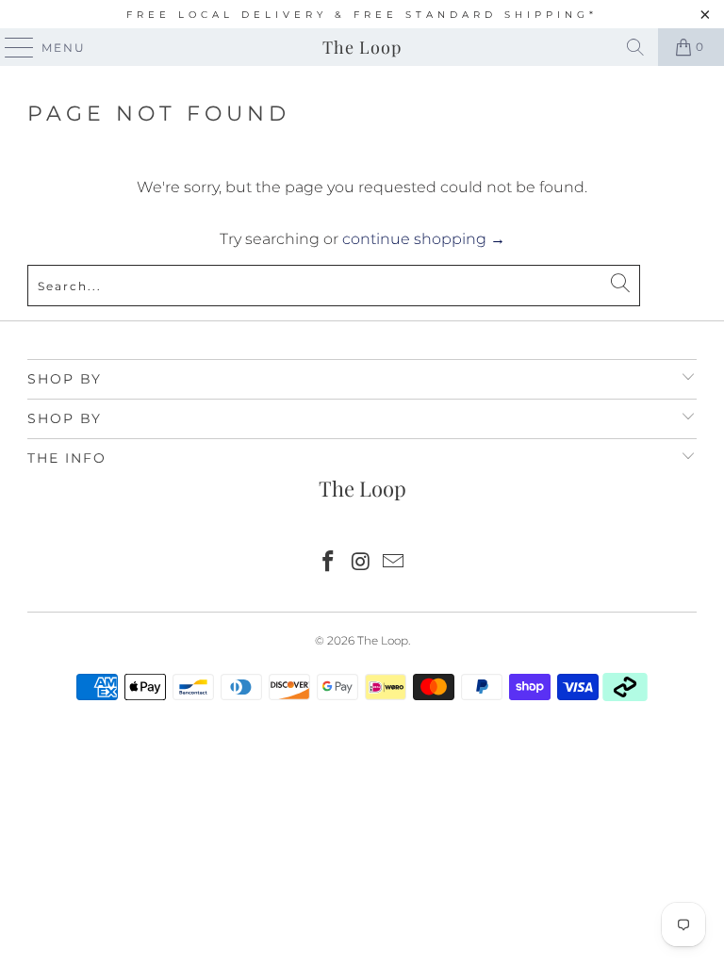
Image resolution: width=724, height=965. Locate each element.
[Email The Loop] (394, 563)
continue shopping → (423, 239)
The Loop (362, 47)
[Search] (635, 47)
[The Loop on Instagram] (361, 563)
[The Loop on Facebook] (328, 563)
